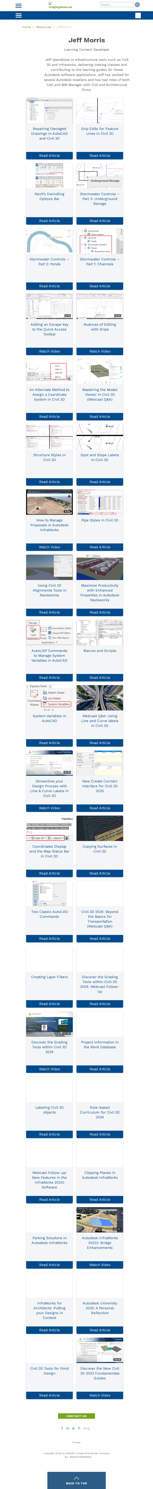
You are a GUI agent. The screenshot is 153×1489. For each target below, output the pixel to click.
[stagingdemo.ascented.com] (60, 5)
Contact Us (76, 1416)
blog (87, 1428)
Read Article (49, 155)
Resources (43, 27)
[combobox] (117, 4)
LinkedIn (54, 145)
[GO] (137, 4)
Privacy (76, 1442)
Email (44, 145)
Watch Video (49, 351)
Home (26, 27)
